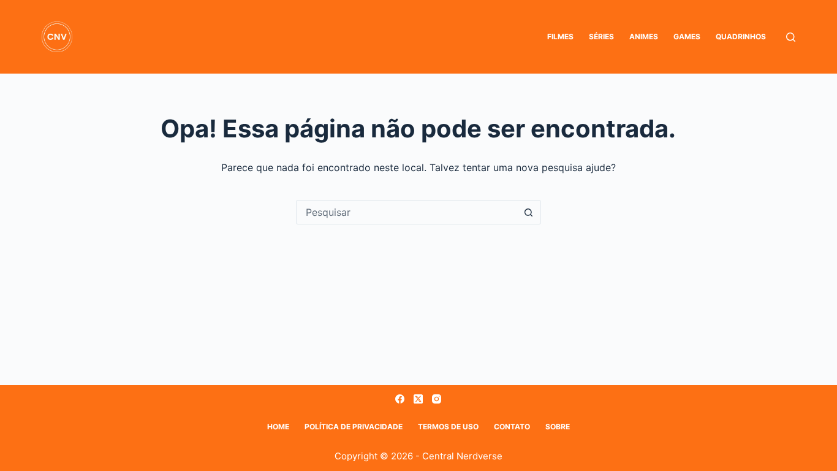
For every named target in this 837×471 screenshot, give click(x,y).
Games (686, 36)
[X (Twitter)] (418, 399)
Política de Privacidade (354, 426)
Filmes (560, 36)
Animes (643, 36)
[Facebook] (399, 399)
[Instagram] (436, 399)
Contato (512, 426)
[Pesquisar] (790, 37)
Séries (601, 36)
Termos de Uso (448, 426)
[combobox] (407, 212)
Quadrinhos (741, 36)
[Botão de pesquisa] (528, 212)
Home (278, 426)
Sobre (557, 426)
